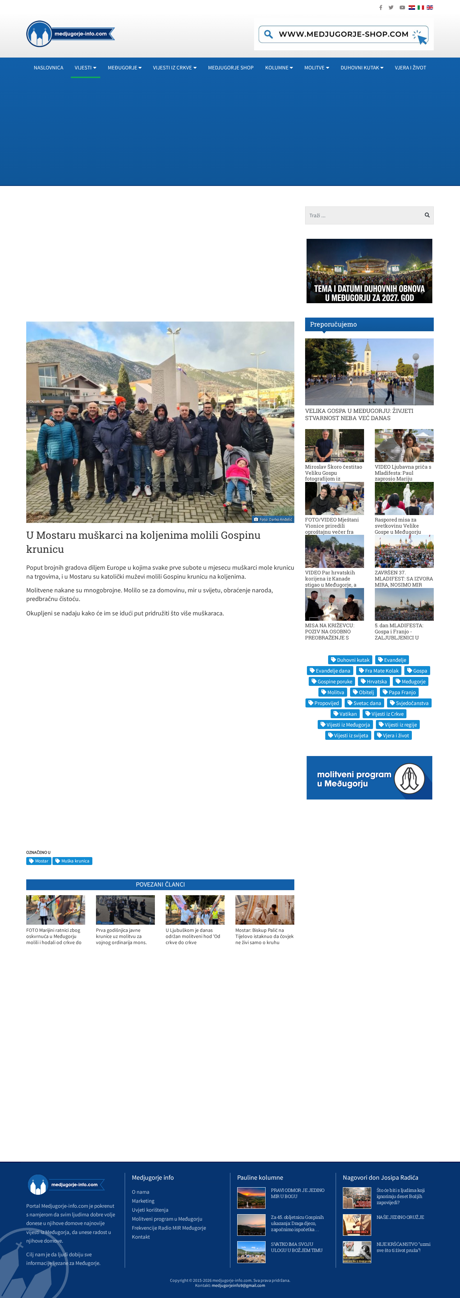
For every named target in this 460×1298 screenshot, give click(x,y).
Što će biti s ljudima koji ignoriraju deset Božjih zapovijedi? (401, 1196)
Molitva (335, 692)
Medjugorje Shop (231, 67)
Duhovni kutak (353, 659)
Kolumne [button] (277, 67)
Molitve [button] (314, 67)
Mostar (42, 861)
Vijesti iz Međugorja (348, 724)
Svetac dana (367, 703)
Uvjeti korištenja (150, 1209)
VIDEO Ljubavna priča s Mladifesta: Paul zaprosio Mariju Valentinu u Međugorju (403, 475)
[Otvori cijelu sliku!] (160, 421)
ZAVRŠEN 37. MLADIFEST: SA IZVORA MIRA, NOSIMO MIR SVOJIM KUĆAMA (404, 581)
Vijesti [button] (83, 67)
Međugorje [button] (122, 67)
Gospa (420, 670)
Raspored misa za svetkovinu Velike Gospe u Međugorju (398, 525)
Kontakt (141, 1236)
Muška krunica (75, 861)
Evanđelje (395, 659)
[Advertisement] (241, 131)
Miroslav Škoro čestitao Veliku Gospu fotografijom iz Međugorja (333, 475)
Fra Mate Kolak (382, 670)
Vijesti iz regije (401, 724)
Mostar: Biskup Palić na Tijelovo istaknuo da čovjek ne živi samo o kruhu (264, 936)
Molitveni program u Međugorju (167, 1218)
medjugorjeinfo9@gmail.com (238, 1285)
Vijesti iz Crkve (388, 713)
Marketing (143, 1200)
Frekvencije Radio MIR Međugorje (169, 1227)
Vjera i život (410, 67)
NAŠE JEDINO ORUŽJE (400, 1217)
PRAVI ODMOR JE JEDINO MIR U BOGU (298, 1193)
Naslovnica (48, 67)
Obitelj (366, 692)
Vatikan (348, 713)
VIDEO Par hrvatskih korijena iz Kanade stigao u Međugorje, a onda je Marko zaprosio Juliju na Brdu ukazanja (333, 584)
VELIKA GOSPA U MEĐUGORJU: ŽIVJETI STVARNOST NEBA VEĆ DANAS (359, 414)
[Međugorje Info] (70, 33)
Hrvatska (377, 681)
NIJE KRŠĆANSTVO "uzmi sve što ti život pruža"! (404, 1247)
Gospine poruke (335, 681)
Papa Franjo (402, 692)
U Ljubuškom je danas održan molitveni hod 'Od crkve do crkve (193, 936)
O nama (141, 1191)
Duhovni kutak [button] (360, 67)
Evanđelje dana (333, 670)
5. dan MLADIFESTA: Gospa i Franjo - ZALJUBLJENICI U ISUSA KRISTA (399, 634)
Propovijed (326, 703)
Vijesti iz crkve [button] (172, 67)
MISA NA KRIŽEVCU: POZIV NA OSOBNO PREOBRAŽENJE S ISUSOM (329, 634)
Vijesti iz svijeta (351, 735)
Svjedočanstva (412, 703)
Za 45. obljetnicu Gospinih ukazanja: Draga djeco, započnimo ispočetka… (297, 1223)
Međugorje (414, 681)
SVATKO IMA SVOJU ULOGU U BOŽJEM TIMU (297, 1247)
